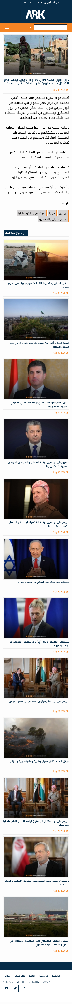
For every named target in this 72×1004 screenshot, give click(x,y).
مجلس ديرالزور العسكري (53, 219)
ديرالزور (63, 213)
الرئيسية (55, 976)
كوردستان (43, 976)
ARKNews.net (36, 14)
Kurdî (38, 2)
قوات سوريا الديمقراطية (31, 213)
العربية (56, 2)
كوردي (47, 2)
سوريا (52, 213)
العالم (32, 976)
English (27, 2)
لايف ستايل (19, 976)
